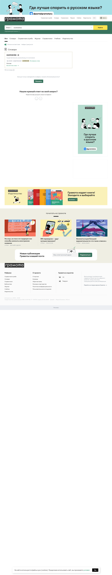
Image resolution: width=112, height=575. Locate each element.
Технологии (49, 243)
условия (87, 570)
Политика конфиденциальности (42, 286)
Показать (38, 81)
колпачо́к (11, 55)
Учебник (79, 18)
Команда (35, 279)
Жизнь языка (85, 243)
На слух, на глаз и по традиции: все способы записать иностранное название (18, 241)
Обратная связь (37, 281)
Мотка (68, 299)
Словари (56, 18)
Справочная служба (46, 18)
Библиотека (8, 284)
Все (6, 38)
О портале (36, 276)
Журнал (72, 18)
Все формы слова (35, 61)
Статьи (7, 245)
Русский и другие (15, 245)
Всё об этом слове (12, 65)
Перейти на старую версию (94, 285)
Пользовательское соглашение (42, 289)
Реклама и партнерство (40, 284)
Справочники (64, 18)
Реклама (83, 163)
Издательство (87, 18)
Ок (95, 570)
